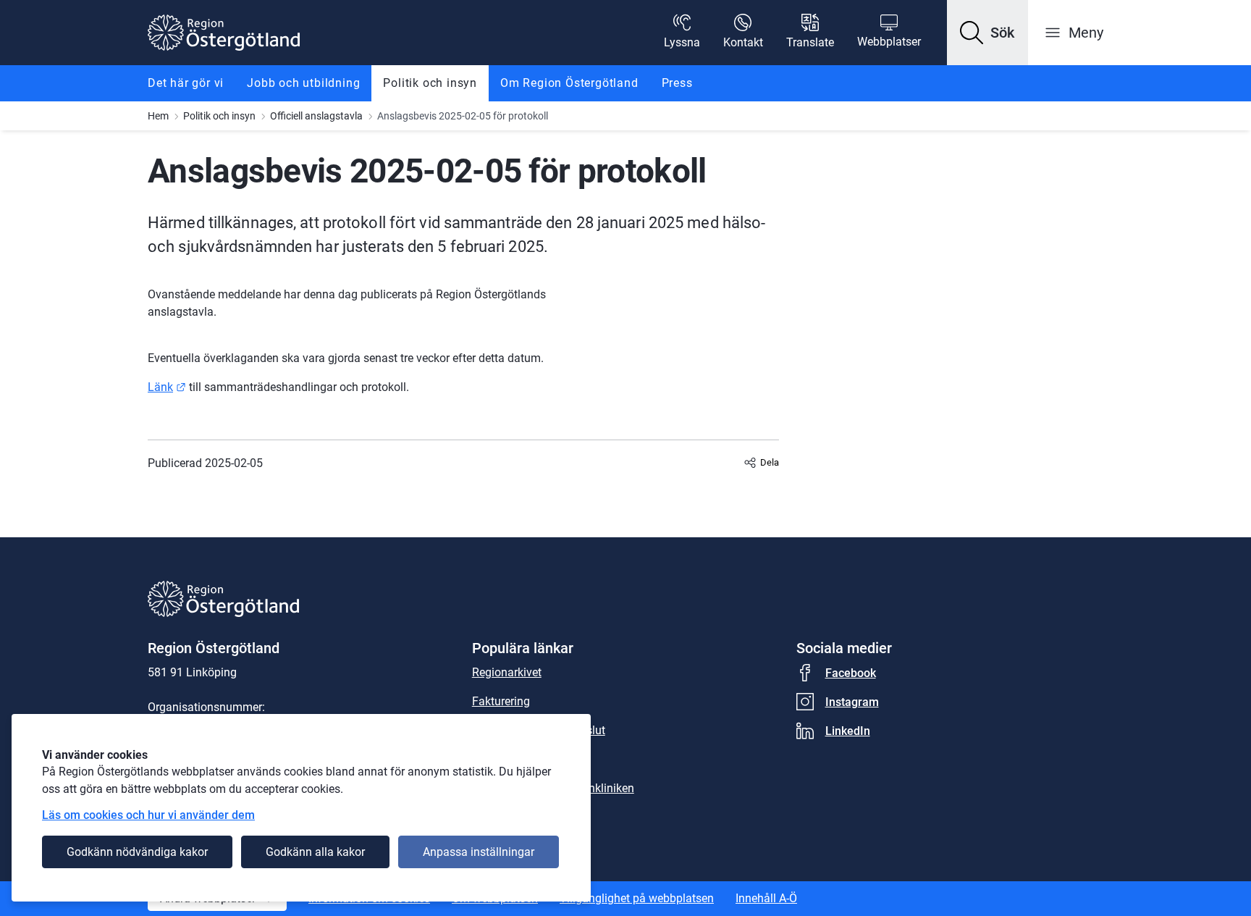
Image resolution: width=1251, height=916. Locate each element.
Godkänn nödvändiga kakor (137, 852)
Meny (1086, 32)
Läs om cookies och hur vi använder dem (148, 815)
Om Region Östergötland (569, 83)
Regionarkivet (507, 672)
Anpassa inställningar (478, 852)
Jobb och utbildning (303, 83)
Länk (167, 387)
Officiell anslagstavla (316, 116)
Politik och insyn (430, 83)
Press (677, 83)
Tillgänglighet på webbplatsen (637, 898)
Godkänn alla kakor (315, 852)
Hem (158, 116)
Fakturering (501, 701)
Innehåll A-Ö (766, 898)
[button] (987, 32)
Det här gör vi (186, 83)
